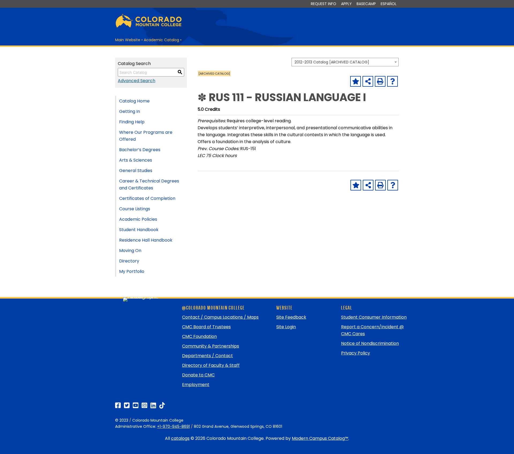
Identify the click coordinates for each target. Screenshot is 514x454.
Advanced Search (136, 81)
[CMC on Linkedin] (153, 405)
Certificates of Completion (147, 198)
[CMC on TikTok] (162, 405)
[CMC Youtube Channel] (135, 405)
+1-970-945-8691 (173, 426)
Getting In (129, 111)
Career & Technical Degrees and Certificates (149, 184)
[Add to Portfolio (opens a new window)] (355, 81)
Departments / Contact (207, 356)
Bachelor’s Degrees (139, 150)
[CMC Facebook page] (118, 405)
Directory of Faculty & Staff (211, 365)
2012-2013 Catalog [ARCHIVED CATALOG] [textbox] (331, 62)
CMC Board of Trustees (206, 327)
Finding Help (132, 122)
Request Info (323, 3)
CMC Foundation (199, 336)
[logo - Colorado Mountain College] (148, 27)
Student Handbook (138, 230)
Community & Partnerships (210, 346)
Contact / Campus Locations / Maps (220, 317)
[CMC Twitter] (127, 405)
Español (388, 3)
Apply (346, 3)
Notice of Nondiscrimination (370, 343)
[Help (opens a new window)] (392, 81)
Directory (129, 261)
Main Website (127, 40)
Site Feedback (291, 317)
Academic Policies (138, 219)
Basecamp (366, 3)
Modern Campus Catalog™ (320, 438)
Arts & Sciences (135, 160)
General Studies (135, 170)
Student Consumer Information (374, 317)
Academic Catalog (161, 40)
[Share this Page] (367, 81)
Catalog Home (134, 101)
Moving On (130, 250)
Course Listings (134, 209)
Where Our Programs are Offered (145, 135)
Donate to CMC (198, 375)
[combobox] (345, 62)
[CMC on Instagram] (144, 405)
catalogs (180, 438)
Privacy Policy (355, 353)
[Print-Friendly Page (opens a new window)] (380, 81)
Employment (195, 384)
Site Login (286, 327)
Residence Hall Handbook (145, 240)
